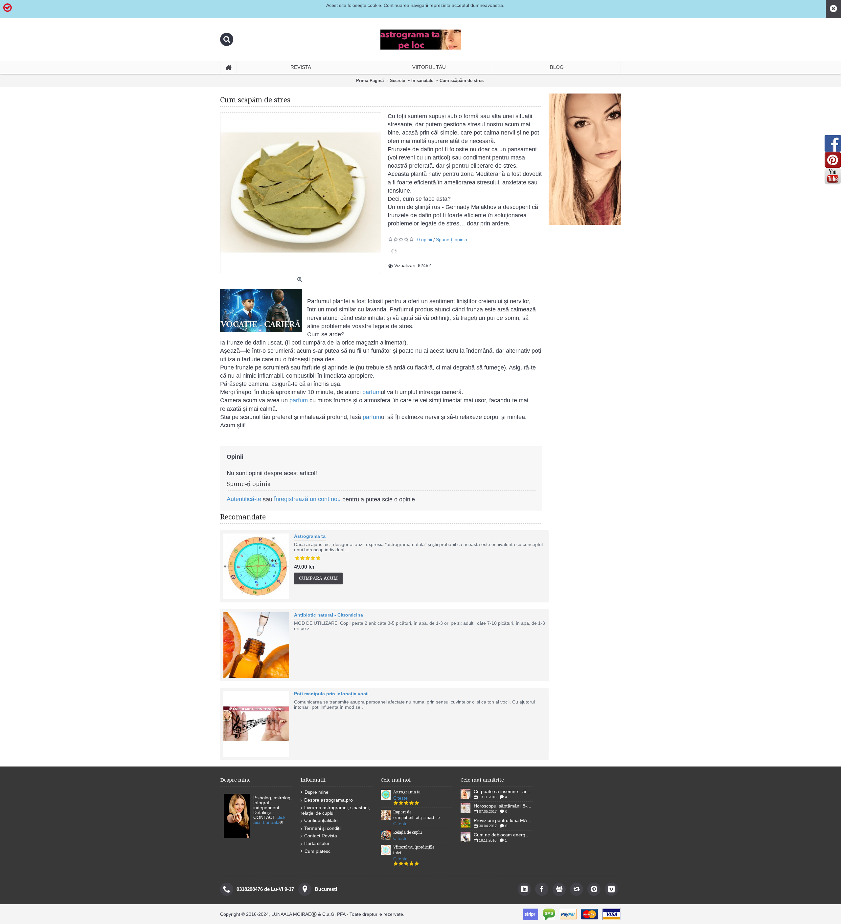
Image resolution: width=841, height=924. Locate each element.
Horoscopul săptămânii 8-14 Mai (503, 805)
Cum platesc (317, 851)
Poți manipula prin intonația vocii (331, 693)
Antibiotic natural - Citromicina (328, 615)
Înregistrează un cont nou (307, 499)
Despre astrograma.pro (328, 800)
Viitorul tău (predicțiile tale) (413, 850)
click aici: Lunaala (269, 820)
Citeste (400, 798)
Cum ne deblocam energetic (503, 834)
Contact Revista (320, 835)
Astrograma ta (310, 536)
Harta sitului (316, 843)
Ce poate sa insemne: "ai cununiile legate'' (503, 791)
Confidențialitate (321, 820)
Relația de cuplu (407, 832)
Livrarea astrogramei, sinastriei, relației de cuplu (335, 810)
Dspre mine (317, 792)
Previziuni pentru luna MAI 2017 (503, 820)
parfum (371, 392)
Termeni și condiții (322, 828)
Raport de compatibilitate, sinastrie (416, 815)
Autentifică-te (244, 499)
